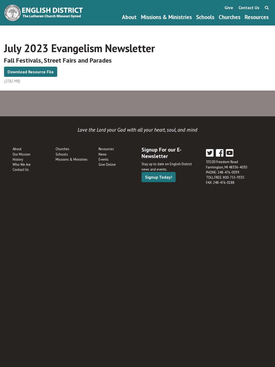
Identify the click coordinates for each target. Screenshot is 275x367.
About (129, 17)
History (18, 159)
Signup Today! (158, 177)
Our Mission (21, 154)
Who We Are (22, 164)
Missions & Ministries (166, 17)
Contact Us (248, 7)
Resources (257, 17)
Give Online (107, 164)
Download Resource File (31, 71)
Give (229, 7)
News (103, 154)
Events (103, 159)
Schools (205, 17)
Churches (229, 17)
